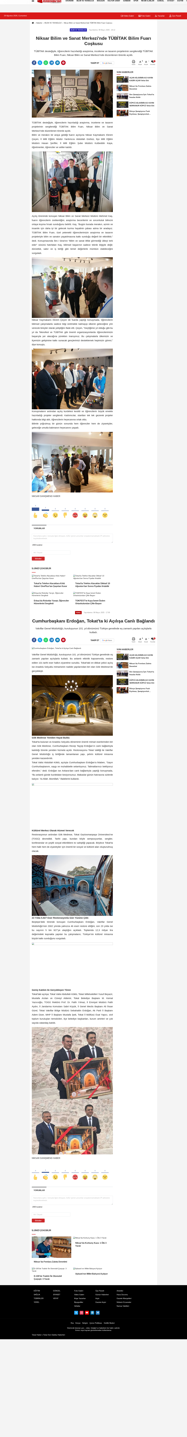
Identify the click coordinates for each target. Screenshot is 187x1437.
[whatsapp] (46, 62)
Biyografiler (78, 1302)
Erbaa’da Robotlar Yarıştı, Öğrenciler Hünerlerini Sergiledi (51, 602)
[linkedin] (57, 62)
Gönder (38, 559)
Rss (72, 1323)
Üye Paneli (176, 16)
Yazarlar (161, 16)
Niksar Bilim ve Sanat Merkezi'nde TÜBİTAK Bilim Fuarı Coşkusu (88, 23)
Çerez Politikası (96, 1323)
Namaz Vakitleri (123, 1306)
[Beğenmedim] (65, 511)
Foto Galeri (145, 16)
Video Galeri (128, 16)
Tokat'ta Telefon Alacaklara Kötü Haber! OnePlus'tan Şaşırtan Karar (50, 584)
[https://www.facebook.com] (87, 1313)
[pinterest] (63, 62)
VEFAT (56, 1298)
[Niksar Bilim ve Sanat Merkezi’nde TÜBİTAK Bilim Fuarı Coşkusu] (72, 93)
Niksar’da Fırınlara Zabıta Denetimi (50, 1262)
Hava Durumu (122, 1295)
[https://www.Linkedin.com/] (92, 1313)
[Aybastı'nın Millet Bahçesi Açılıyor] (93, 1268)
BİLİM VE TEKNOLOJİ (53, 23)
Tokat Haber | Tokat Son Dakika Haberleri (48, 1335)
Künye (78, 1323)
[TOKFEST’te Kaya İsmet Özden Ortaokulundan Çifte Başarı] (93, 594)
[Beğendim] (35, 511)
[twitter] (40, 62)
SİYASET (56, 1295)
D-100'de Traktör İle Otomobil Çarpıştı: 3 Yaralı (48, 1277)
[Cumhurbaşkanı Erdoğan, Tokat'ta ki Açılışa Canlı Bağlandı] (56, 648)
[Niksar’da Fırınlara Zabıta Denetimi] (51, 1247)
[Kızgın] (75, 511)
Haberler (39, 23)
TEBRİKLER (39, 1298)
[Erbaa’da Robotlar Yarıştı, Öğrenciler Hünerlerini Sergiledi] (51, 594)
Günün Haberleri (102, 1295)
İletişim (85, 1323)
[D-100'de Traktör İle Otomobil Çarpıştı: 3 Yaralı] (51, 1269)
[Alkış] (45, 511)
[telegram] (51, 62)
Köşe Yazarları (80, 1298)
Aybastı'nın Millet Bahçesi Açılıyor (91, 1274)
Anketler (120, 1291)
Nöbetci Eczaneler (124, 1302)
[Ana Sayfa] (33, 23)
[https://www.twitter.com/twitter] (76, 1313)
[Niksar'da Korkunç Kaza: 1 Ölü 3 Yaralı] (93, 1238)
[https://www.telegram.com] (98, 1313)
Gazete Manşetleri (124, 1298)
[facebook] (34, 62)
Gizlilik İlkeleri (109, 1323)
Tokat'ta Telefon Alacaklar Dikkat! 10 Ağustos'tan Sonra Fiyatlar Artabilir (92, 584)
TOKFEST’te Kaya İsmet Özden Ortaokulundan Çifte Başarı (90, 602)
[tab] (39, 528)
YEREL (36, 1302)
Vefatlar (77, 1306)
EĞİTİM (37, 1291)
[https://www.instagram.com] (81, 1313)
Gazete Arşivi (100, 1302)
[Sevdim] (55, 511)
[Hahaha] (85, 511)
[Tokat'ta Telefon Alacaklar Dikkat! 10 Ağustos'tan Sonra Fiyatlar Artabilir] (93, 577)
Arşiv (97, 1298)
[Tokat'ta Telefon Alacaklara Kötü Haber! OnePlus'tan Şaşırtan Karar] (51, 577)
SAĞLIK (37, 1295)
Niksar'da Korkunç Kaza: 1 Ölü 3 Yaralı (90, 1244)
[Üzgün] (105, 511)
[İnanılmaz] (95, 511)
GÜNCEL (56, 1291)
